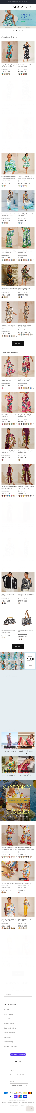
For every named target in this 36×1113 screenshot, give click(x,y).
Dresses (8, 723)
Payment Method (9, 1023)
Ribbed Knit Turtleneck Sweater (8, 595)
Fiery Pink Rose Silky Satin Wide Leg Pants (25, 415)
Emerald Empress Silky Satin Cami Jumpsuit (9, 289)
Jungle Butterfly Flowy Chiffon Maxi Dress (24, 289)
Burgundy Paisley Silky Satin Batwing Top (9, 451)
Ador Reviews (8, 1014)
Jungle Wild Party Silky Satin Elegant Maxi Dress (9, 65)
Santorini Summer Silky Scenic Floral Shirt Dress (8, 142)
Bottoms (25, 701)
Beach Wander (8, 751)
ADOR (15, 1100)
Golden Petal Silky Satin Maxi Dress (26, 561)
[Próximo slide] (22, 30)
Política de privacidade (28, 1102)
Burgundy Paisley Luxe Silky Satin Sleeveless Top (9, 487)
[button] (4, 7)
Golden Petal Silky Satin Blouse (8, 561)
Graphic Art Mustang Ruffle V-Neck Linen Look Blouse (9, 177)
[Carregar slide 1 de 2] (17, 30)
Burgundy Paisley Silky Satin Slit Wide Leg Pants (26, 487)
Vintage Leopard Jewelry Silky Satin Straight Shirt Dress (8, 327)
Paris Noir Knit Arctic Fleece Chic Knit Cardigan (26, 595)
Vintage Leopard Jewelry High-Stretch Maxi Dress (25, 326)
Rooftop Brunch (8, 775)
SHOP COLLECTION (18, 800)
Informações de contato (19, 1108)
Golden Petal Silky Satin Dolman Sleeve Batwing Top (9, 104)
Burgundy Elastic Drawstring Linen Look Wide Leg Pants (26, 525)
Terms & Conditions (10, 1046)
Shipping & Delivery (10, 1028)
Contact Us (7, 1019)
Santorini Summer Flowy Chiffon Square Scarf (25, 884)
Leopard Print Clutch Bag (8, 630)
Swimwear (25, 723)
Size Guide (7, 1037)
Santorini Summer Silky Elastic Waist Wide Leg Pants (26, 848)
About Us (7, 1010)
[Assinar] (30, 994)
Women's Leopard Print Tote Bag (25, 630)
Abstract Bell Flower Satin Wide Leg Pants (25, 251)
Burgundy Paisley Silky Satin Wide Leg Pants (26, 451)
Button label (18, 19)
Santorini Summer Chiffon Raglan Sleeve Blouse (9, 920)
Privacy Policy (8, 1041)
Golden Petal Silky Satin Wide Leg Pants (26, 104)
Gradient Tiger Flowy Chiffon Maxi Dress (26, 214)
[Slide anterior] (13, 30)
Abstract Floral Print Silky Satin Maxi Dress (25, 65)
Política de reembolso (14, 1102)
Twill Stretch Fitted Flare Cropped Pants (25, 920)
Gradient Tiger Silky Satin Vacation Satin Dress (9, 214)
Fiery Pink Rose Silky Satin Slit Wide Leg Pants (25, 379)
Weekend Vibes (25, 775)
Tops (8, 701)
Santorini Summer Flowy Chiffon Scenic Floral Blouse (26, 142)
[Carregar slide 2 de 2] (19, 30)
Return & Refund (9, 1032)
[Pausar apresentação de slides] (34, 30)
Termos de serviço (14, 1105)
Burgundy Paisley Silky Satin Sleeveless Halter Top (9, 525)
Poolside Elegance (26, 751)
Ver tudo (18, 343)
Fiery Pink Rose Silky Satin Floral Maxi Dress (9, 379)
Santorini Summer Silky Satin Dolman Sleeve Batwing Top (9, 848)
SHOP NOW (18, 661)
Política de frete (25, 1105)
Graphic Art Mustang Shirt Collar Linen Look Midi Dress (26, 177)
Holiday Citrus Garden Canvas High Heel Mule (10, 884)
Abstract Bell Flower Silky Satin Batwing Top (9, 251)
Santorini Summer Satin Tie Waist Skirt (9, 958)
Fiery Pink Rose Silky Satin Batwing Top (9, 415)
